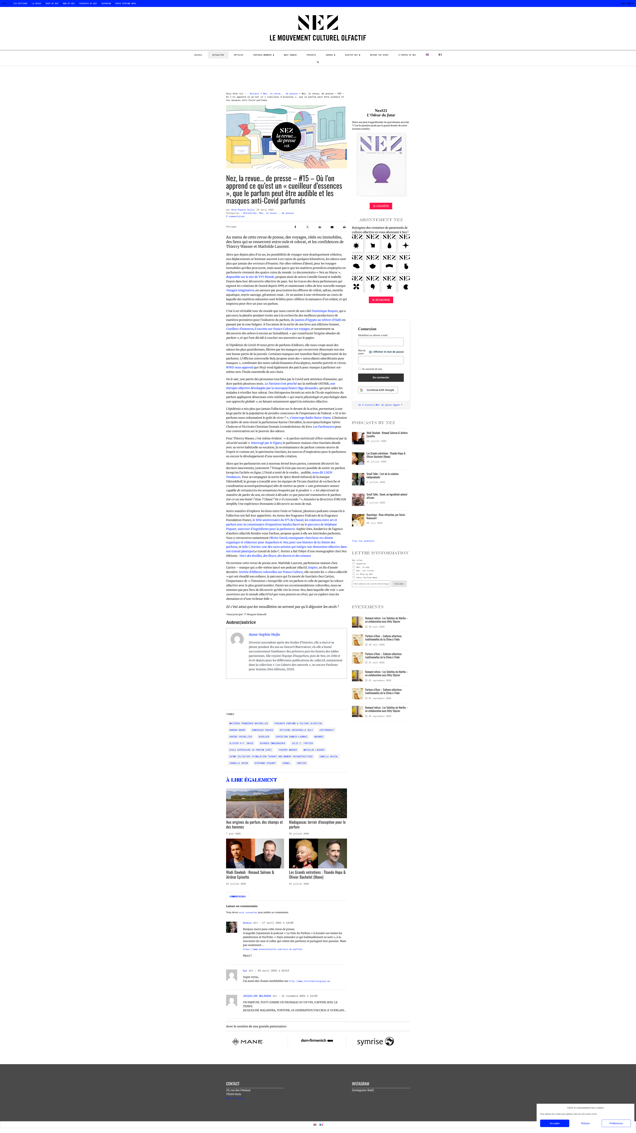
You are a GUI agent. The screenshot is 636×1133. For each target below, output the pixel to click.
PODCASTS (311, 54)
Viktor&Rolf (326, 730)
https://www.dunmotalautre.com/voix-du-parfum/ (273, 949)
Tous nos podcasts (363, 541)
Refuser (585, 1123)
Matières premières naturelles (248, 723)
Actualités (250, 213)
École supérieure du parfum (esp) (250, 750)
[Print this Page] (344, 227)
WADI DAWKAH (290, 54)
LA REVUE (36, 3)
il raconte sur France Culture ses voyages (282, 329)
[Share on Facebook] (295, 227)
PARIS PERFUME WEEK (125, 3)
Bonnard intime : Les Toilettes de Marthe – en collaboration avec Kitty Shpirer (386, 619)
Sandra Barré (237, 730)
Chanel (286, 763)
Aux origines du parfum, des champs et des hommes (254, 824)
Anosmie (318, 736)
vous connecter (248, 912)
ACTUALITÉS (218, 54)
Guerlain (264, 736)
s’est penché (281, 383)
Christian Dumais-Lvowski (292, 736)
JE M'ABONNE (381, 300)
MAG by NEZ (69, 3)
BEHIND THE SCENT (379, 54)
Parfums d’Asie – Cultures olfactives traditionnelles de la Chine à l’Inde (383, 637)
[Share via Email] (332, 227)
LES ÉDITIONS (20, 3)
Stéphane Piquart (265, 763)
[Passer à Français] (321, 1125)
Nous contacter (235, 1098)
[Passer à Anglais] (427, 54)
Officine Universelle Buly (296, 730)
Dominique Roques (325, 311)
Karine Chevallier (240, 736)
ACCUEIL (198, 54)
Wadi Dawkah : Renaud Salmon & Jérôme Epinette (250, 874)
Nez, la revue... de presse (280, 93)
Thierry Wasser (287, 750)
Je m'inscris (366, 404)
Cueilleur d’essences (239, 329)
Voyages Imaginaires (272, 743)
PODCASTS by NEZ (88, 3)
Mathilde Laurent (314, 750)
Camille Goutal (328, 756)
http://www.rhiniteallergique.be (309, 981)
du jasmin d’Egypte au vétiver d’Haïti (316, 320)
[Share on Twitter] (307, 227)
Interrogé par (266, 443)
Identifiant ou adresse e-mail (372, 335)
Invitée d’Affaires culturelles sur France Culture (271, 572)
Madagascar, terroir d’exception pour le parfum (317, 824)
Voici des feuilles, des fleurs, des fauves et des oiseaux (275, 556)
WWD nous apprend (239, 367)
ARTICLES (238, 54)
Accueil (254, 93)
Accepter (555, 1123)
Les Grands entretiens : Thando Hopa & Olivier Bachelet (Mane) (317, 874)
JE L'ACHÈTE (381, 206)
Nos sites (357, 560)
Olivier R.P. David (241, 743)
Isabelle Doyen (238, 763)
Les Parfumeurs (323, 426)
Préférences (616, 1123)
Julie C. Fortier (302, 743)
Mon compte (627, 3)
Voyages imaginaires (240, 290)
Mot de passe (362, 352)
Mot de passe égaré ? (389, 404)
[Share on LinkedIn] (319, 227)
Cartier (301, 763)
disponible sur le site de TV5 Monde (250, 277)
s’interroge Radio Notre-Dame (310, 418)
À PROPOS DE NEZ (407, 54)
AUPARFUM (106, 3)
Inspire (313, 567)
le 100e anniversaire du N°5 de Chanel (278, 520)
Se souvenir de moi (371, 369)
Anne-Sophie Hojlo (242, 209)
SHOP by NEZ (52, 3)
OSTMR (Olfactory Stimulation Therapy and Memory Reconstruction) (271, 756)
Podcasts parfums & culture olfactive (298, 723)
